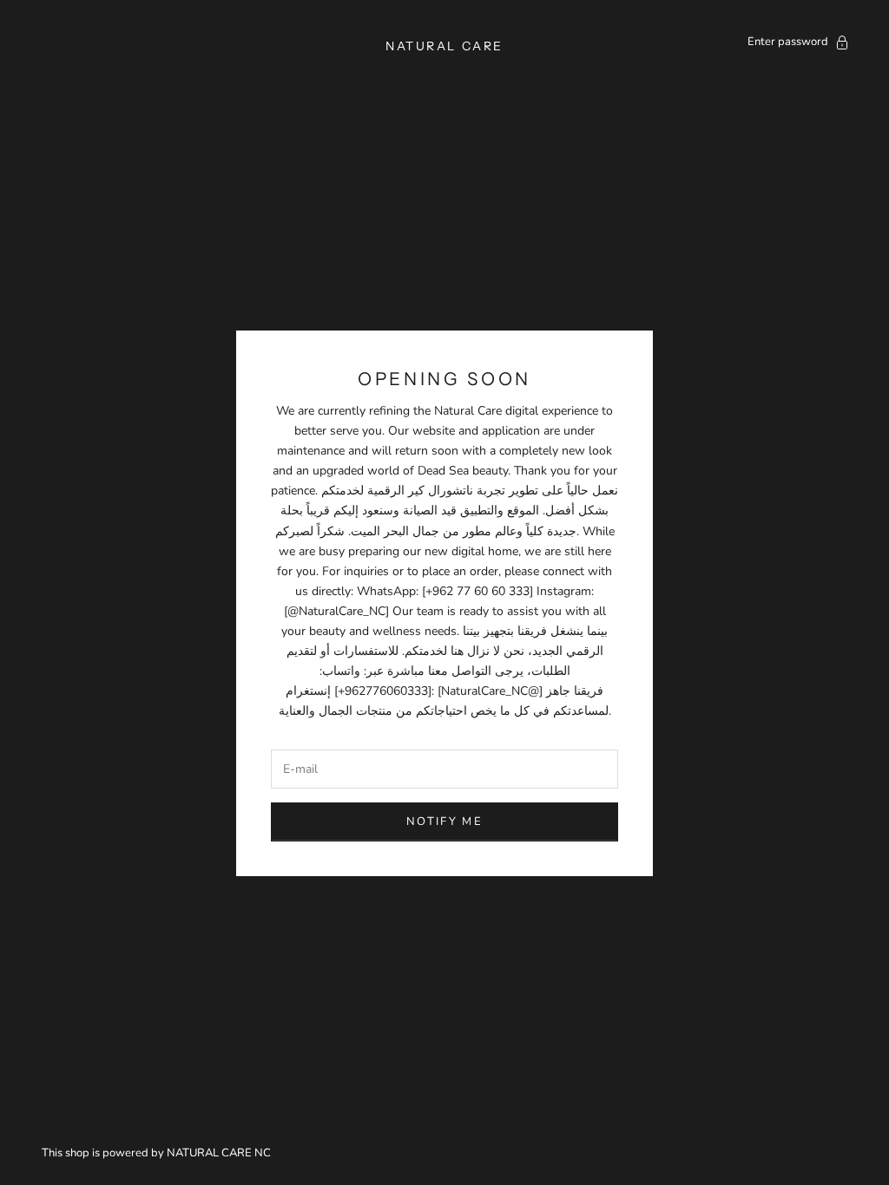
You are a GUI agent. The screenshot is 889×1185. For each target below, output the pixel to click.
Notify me (444, 821)
